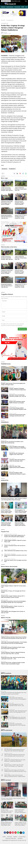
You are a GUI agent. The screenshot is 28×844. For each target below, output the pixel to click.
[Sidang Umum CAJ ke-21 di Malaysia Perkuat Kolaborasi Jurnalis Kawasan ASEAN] (21, 210)
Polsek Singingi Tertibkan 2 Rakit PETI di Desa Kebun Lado (15, 541)
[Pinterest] (10, 832)
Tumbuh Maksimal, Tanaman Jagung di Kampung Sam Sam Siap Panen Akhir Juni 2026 (13, 653)
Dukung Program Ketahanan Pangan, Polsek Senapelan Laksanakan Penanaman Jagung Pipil (21, 203)
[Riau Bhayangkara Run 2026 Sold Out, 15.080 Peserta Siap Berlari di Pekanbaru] (4, 718)
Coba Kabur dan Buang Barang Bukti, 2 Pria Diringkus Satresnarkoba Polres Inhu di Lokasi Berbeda (14, 642)
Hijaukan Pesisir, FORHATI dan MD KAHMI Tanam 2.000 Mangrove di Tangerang (13, 765)
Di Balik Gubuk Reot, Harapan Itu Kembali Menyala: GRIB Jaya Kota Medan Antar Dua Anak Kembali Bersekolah (7, 189)
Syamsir (5, 32)
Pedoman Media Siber (11, 838)
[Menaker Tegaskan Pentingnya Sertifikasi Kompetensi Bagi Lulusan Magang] (4, 389)
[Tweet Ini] (17, 173)
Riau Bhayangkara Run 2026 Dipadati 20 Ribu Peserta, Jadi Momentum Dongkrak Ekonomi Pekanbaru (16, 705)
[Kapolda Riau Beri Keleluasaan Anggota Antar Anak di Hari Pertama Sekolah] (4, 454)
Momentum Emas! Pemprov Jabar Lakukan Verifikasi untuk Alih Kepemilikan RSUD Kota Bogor (14, 499)
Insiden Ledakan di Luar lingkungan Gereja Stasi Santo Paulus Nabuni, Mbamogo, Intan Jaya (20, 824)
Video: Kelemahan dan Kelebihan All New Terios (15, 550)
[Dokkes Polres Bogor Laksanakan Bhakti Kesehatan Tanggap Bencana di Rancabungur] (7, 518)
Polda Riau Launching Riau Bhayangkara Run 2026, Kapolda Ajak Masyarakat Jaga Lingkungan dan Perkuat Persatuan (17, 724)
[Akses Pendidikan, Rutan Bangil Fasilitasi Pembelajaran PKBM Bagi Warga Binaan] (4, 447)
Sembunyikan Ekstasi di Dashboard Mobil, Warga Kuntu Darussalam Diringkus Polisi (13, 648)
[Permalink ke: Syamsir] (2, 33)
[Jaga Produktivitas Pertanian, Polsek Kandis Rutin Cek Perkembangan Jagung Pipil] (21, 183)
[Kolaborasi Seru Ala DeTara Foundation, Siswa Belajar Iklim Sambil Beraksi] (14, 431)
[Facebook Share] (14, 173)
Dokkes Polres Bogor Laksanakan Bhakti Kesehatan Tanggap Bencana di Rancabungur (7, 524)
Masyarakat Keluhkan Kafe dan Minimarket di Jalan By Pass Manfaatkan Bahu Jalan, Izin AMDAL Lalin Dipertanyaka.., (7, 217)
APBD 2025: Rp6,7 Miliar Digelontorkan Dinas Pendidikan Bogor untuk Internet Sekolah (17, 467)
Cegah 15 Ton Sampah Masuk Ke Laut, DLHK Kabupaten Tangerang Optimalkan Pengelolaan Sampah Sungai (14, 760)
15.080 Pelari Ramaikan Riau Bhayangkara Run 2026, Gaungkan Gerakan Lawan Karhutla (13, 693)
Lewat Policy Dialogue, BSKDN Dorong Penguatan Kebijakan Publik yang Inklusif (18, 408)
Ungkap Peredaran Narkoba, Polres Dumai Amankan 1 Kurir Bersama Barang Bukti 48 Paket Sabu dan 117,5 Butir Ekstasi (14, 637)
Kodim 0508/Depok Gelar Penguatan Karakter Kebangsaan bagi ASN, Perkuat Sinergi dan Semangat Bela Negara (20, 811)
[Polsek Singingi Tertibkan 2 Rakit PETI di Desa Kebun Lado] (14, 576)
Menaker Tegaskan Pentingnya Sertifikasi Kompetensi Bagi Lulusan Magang (17, 389)
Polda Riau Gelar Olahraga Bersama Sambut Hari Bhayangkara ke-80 (18, 711)
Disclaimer (20, 838)
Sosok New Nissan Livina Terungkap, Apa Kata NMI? (15, 561)
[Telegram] (23, 833)
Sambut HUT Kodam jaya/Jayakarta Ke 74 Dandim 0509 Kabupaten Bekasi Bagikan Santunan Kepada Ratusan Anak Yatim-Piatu (15, 536)
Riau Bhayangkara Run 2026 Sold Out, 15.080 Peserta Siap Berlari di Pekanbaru (17, 718)
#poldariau (4, 168)
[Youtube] (15, 832)
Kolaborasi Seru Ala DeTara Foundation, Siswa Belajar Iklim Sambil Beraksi (12, 442)
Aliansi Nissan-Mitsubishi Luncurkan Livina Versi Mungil (15, 555)
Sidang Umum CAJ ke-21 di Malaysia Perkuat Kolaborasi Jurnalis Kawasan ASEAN (20, 217)
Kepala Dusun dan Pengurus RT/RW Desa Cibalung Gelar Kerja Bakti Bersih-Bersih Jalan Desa (15, 770)
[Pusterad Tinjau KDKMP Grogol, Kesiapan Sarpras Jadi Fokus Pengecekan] (14, 789)
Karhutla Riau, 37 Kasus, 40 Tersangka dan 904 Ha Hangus (13, 591)
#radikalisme (12, 168)
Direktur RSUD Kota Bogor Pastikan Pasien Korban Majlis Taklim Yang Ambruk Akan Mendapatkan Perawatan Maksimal (6, 511)
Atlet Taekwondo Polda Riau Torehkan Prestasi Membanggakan (17, 698)
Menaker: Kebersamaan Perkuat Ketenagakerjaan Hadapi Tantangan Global (13, 384)
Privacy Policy (22, 836)
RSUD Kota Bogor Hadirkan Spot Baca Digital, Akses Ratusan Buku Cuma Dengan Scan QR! (21, 524)
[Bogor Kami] (10, 4)
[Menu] (2, 4)
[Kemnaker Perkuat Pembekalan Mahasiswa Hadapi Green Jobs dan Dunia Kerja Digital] (4, 396)
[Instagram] (13, 832)
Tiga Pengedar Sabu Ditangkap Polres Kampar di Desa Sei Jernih (13, 612)
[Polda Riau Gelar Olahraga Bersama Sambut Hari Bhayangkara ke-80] (4, 712)
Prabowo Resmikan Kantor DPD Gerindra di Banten (14, 546)
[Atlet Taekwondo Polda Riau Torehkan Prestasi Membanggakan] (4, 698)
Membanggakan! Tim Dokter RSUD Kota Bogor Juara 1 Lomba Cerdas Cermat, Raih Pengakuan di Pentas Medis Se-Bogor (21, 511)
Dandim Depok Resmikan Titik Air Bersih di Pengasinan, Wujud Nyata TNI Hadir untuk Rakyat (7, 811)
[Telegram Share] (23, 173)
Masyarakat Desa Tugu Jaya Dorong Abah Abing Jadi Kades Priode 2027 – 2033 (13, 658)
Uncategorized (4, 23)
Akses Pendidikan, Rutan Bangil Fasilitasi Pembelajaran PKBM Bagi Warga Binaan (17, 447)
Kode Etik (9, 836)
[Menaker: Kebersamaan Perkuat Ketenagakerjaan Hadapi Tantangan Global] (14, 373)
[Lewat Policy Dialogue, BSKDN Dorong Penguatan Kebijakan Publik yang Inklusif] (4, 409)
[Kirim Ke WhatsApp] (26, 173)
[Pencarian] (26, 4)
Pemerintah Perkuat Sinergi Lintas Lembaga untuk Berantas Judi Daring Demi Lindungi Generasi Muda (17, 415)
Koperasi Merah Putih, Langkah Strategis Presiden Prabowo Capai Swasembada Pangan (13, 663)
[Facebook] (5, 832)
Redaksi (15, 836)
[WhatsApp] (18, 832)
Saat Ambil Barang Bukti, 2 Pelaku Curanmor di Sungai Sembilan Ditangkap (12, 607)
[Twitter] (7, 832)
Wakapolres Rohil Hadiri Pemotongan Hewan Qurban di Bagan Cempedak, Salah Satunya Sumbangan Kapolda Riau (7, 203)
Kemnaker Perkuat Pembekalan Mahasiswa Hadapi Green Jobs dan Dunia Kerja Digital (17, 395)
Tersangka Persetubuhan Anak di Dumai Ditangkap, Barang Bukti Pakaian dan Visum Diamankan (13, 602)
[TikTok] (21, 833)
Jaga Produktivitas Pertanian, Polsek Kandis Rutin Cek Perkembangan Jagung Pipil (21, 189)
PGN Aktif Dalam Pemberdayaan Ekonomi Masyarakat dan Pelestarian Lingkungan (14, 750)
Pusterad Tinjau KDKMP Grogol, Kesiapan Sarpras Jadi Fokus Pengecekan (13, 799)
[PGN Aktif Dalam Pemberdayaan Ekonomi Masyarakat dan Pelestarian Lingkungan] (14, 739)
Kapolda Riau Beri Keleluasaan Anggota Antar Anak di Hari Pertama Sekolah (16, 454)
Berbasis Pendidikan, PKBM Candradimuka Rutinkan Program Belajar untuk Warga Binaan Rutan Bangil (17, 473)
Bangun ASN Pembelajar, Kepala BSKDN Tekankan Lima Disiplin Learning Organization (17, 402)
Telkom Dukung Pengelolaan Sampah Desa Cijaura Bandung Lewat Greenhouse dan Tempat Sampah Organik (14, 755)
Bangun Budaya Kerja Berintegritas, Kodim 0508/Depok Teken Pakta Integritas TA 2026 (7, 824)
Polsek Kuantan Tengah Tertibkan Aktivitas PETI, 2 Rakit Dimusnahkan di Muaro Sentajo (13, 596)
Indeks (4, 836)
